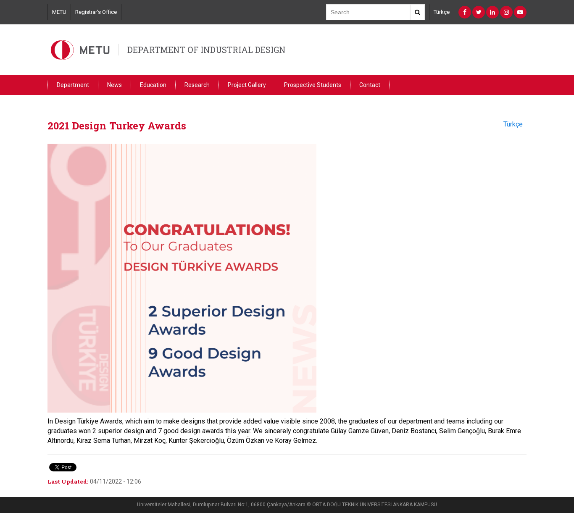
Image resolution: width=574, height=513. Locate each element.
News (114, 85)
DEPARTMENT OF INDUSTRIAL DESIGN (206, 49)
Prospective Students (312, 85)
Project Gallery (247, 85)
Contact (369, 85)
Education (153, 85)
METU (59, 12)
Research (197, 85)
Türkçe (442, 12)
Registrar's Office (96, 12)
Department (73, 85)
